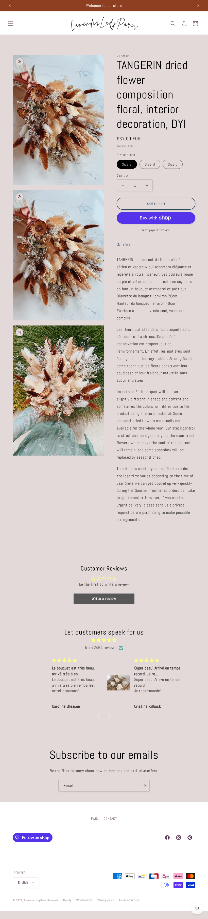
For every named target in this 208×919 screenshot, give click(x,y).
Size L (172, 164)
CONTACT (110, 818)
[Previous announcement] (9, 5)
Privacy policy (105, 900)
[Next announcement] (198, 5)
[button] (10, 23)
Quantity (122, 175)
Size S (127, 164)
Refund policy (84, 900)
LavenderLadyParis (35, 900)
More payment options (156, 230)
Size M (150, 164)
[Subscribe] (143, 786)
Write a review (104, 598)
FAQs (94, 818)
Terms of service (129, 900)
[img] (104, 640)
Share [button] (127, 244)
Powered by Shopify (59, 900)
